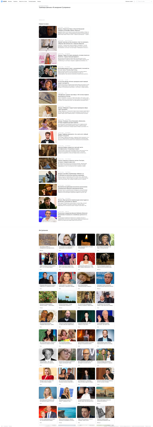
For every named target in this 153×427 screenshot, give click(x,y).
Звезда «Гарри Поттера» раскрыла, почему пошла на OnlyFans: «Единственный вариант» (73, 55)
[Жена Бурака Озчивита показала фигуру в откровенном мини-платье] (86, 338)
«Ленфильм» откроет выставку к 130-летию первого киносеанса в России (73, 95)
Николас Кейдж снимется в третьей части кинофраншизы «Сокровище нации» (70, 148)
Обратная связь (148, 426)
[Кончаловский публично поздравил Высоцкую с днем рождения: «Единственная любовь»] (48, 319)
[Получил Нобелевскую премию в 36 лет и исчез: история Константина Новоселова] (105, 377)
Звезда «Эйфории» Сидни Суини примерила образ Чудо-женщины (73, 108)
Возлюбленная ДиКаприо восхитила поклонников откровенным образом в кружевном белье (72, 187)
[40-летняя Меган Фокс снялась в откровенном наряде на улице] (48, 338)
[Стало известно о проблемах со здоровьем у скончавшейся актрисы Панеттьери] (67, 243)
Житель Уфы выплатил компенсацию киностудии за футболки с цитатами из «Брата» (73, 200)
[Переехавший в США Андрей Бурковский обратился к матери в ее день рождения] (105, 338)
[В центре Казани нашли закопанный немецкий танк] (105, 415)
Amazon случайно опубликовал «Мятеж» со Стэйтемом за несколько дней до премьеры (71, 174)
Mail (2, 426)
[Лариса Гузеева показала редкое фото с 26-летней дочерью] (48, 262)
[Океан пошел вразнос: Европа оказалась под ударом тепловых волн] (67, 415)
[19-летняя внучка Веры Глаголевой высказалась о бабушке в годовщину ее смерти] (67, 338)
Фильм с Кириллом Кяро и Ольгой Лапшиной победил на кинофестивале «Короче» (71, 29)
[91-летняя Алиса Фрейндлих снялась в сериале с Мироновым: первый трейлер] (86, 300)
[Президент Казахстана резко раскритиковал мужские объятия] (105, 281)
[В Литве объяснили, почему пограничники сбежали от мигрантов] (67, 300)
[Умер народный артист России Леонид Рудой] (86, 243)
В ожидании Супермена (43, 5)
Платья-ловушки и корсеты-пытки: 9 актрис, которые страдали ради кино (71, 161)
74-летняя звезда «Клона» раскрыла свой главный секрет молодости (73, 82)
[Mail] (2, 1)
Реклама (10, 426)
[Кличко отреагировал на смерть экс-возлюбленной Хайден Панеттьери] (48, 415)
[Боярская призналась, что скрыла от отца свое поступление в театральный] (86, 319)
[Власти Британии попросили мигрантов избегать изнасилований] (105, 396)
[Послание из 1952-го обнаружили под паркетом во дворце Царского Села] (48, 243)
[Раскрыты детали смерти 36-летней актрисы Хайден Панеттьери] (48, 377)
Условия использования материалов (138, 426)
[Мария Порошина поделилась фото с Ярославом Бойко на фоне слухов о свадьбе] (67, 262)
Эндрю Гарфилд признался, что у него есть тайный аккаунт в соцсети (73, 134)
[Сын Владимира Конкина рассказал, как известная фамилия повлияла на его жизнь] (105, 319)
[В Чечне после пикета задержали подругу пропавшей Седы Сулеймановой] (67, 357)
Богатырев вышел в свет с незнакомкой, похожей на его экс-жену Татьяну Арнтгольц (73, 69)
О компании (6, 426)
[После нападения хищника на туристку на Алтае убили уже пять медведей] (105, 262)
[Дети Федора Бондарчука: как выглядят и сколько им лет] (86, 357)
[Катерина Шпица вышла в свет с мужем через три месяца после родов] (86, 396)
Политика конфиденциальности (125, 426)
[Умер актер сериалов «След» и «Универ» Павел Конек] (86, 415)
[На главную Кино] (5, 1)
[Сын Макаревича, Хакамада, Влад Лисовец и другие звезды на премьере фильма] (86, 377)
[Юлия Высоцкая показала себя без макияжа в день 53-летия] (48, 396)
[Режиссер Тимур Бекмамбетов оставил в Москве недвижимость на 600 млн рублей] (67, 319)
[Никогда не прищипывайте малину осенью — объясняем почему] (48, 300)
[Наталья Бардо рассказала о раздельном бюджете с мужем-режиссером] (105, 357)
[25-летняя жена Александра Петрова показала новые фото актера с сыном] (67, 377)
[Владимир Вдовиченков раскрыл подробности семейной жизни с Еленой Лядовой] (48, 281)
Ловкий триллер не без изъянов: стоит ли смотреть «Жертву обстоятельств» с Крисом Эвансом (73, 42)
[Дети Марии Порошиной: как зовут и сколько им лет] (105, 243)
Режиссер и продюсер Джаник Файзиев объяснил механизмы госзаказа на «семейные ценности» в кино (72, 214)
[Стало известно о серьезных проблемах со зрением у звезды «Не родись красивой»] (67, 281)
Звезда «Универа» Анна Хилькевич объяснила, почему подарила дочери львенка (71, 121)
